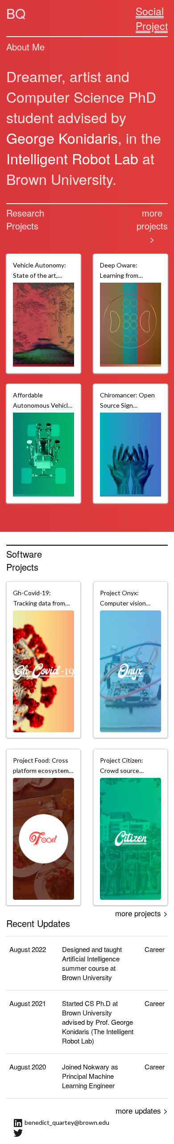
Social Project (152, 18)
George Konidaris (62, 137)
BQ (15, 13)
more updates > (142, 1110)
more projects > (152, 225)
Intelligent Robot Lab (72, 158)
